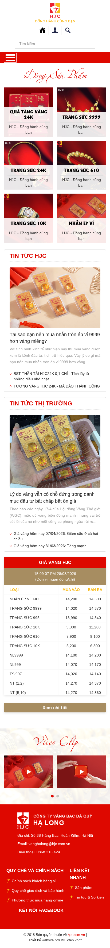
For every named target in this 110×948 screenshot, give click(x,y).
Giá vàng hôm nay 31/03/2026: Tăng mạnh (50, 546)
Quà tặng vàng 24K (28, 114)
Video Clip (55, 741)
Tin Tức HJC (28, 255)
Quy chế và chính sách (35, 870)
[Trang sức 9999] (81, 111)
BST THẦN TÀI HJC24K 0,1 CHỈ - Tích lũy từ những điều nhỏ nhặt (51, 376)
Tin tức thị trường (41, 403)
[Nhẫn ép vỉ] (81, 218)
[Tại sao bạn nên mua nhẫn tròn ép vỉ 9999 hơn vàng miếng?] (55, 297)
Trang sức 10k (28, 223)
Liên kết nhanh (80, 874)
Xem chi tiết (55, 707)
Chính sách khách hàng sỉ (34, 881)
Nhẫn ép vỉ (81, 223)
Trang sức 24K (28, 170)
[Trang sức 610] (81, 165)
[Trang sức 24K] (28, 165)
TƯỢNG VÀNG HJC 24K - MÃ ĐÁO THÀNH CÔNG (57, 386)
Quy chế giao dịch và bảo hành (38, 890)
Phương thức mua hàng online (37, 900)
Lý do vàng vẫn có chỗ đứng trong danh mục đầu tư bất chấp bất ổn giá (52, 498)
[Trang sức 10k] (28, 218)
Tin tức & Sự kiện (89, 897)
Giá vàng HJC (55, 562)
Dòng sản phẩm (55, 74)
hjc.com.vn (76, 935)
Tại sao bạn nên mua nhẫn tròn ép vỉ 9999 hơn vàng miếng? (55, 338)
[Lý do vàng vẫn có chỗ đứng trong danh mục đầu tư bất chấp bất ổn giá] (55, 451)
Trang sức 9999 (81, 117)
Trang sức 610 (81, 170)
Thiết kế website (41, 940)
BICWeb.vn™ (71, 940)
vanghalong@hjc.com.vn (49, 844)
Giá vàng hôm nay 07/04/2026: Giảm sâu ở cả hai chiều (56, 536)
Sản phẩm (83, 887)
